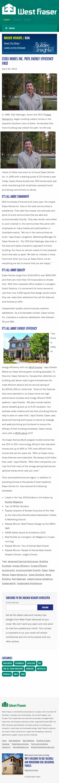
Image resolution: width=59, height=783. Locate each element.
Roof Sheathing (14, 740)
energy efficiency (21, 565)
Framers (19, 663)
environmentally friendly (28, 570)
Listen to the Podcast (14, 47)
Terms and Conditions (39, 744)
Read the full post (31, 770)
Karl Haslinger (19, 578)
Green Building (36, 574)
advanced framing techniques (23, 561)
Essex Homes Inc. (19, 574)
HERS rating (21, 433)
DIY (39, 663)
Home (4, 740)
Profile (7, 674)
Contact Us (6, 747)
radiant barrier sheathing (39, 578)
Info (16, 674)
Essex (45, 570)
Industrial (5, 744)
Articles (41, 668)
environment (8, 570)
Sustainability (9, 583)
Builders (7, 663)
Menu (12, 28)
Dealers (31, 663)
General (30, 668)
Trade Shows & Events (20, 744)
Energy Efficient (39, 565)
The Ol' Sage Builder (13, 668)
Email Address (12, 602)
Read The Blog (11, 43)
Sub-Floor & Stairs (43, 740)
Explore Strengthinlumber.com (42, 747)
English (6, 19)
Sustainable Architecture (29, 583)
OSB (23, 674)
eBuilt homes (35, 367)
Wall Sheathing (28, 740)
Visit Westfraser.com (21, 747)
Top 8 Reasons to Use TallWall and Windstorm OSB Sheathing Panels (39, 762)
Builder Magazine (14, 501)
